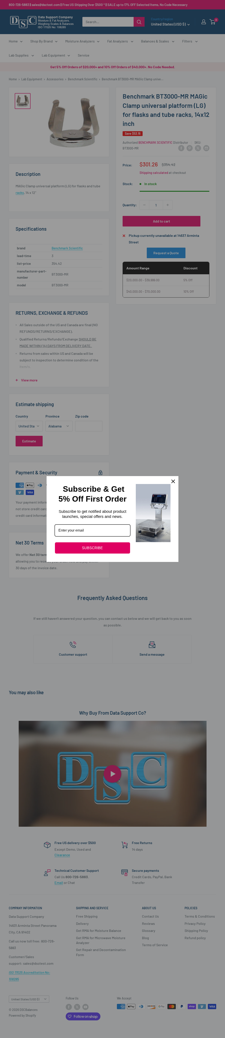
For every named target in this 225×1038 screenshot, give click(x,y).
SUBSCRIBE (92, 548)
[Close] (173, 481)
